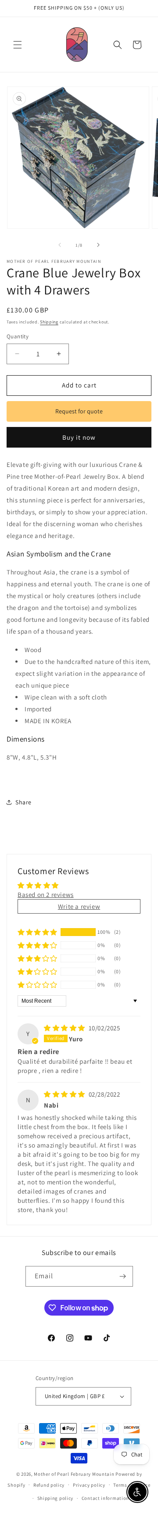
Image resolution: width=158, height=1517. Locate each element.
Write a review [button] (79, 906)
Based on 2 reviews (46, 894)
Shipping (49, 322)
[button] (17, 44)
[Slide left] (59, 245)
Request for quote (79, 411)
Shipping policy (55, 1498)
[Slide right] (98, 245)
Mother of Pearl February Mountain (74, 1474)
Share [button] (23, 802)
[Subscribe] (123, 1276)
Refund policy (49, 1485)
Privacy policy (89, 1485)
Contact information (105, 1498)
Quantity (18, 336)
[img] (65, 1028)
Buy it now (79, 437)
